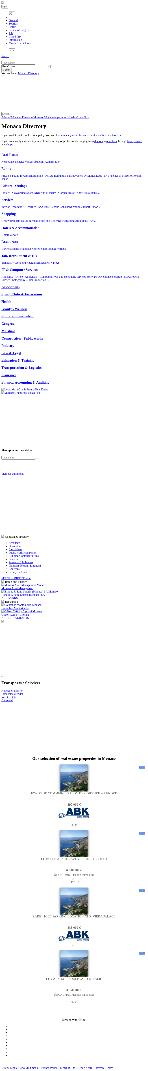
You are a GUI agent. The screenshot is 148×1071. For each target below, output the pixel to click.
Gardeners (14, 559)
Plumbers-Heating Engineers (25, 565)
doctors (98, 141)
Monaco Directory (28, 73)
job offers (115, 135)
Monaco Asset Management (17, 588)
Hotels (12, 26)
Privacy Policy (49, 1067)
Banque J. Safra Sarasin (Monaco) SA (23, 594)
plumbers (111, 141)
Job (11, 33)
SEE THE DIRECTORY (16, 578)
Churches (14, 568)
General (13, 20)
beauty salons (134, 141)
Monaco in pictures (20, 43)
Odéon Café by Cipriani (15, 614)
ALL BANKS (9, 598)
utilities (102, 135)
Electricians (15, 549)
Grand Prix (15, 36)
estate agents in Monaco (74, 135)
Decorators (15, 546)
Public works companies (22, 552)
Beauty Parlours (18, 572)
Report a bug (84, 1067)
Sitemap (99, 1067)
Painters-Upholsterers (21, 562)
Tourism (13, 23)
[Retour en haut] (2, 676)
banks (93, 135)
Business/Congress (19, 30)
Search (6, 70)
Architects (14, 542)
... (99, 192)
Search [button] (5, 56)
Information (15, 39)
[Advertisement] (74, 419)
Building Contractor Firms (24, 555)
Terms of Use (67, 1067)
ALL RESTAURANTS (15, 617)
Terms (109, 1067)
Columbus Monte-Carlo (15, 608)
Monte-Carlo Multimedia (24, 1067)
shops (9, 144)
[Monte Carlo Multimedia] (2, 621)
